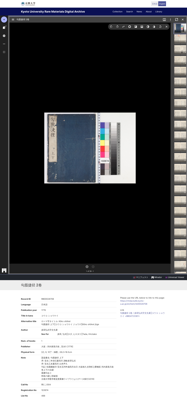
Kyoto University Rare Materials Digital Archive (53, 11)
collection (117, 11)
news (139, 11)
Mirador (158, 277)
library (158, 11)
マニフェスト (141, 277)
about (149, 11)
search (129, 11)
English (162, 4)
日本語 (154, 4)
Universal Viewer (175, 277)
